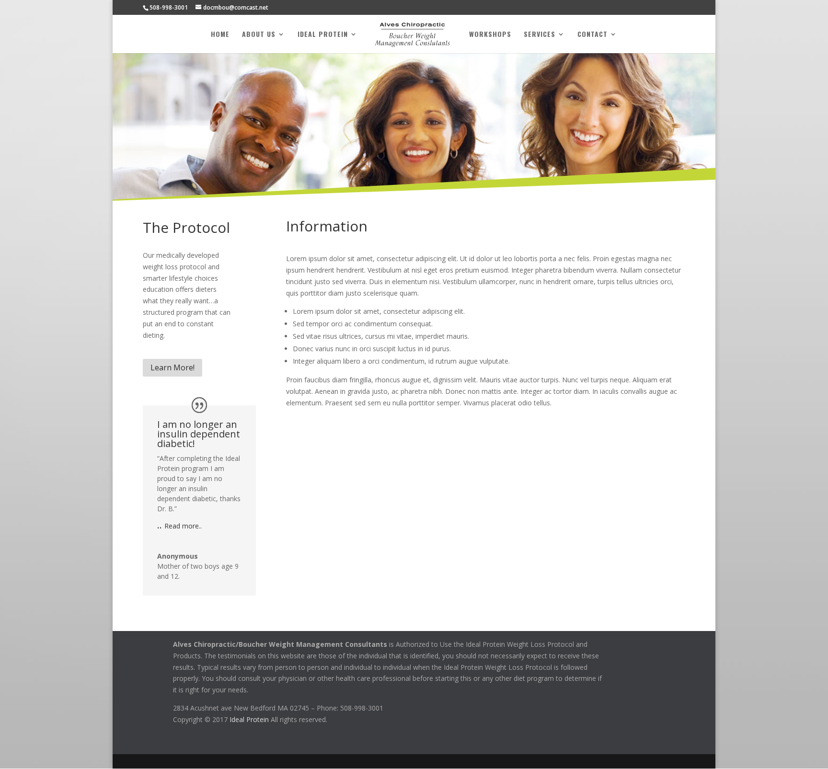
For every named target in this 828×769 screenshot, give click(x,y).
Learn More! (172, 367)
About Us (259, 35)
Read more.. (183, 525)
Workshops (490, 35)
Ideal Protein (323, 35)
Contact (592, 35)
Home (220, 35)
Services (539, 35)
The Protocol (186, 227)
